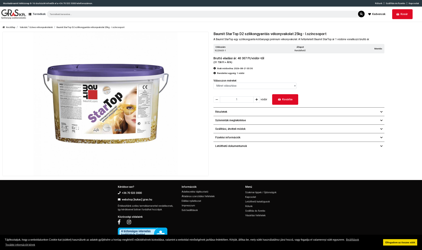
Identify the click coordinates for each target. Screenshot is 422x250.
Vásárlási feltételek (255, 215)
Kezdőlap (10, 27)
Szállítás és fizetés (395, 3)
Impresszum (188, 205)
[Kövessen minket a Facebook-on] (119, 222)
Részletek (221, 111)
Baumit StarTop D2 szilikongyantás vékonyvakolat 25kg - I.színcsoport (90, 27)
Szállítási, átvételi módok (230, 128)
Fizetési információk (227, 137)
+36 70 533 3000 (132, 192)
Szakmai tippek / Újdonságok (260, 192)
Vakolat (24, 27)
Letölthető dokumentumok (231, 146)
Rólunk (378, 3)
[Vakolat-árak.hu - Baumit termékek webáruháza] (13, 14)
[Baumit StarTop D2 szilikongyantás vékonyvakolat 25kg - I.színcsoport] (105, 104)
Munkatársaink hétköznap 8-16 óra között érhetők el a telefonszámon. (48, 3)
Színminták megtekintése (230, 120)
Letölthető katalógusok (257, 201)
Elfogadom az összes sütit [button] (400, 242)
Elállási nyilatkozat (191, 201)
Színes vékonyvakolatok (41, 27)
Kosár (404, 14)
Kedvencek (378, 14)
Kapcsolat (414, 3)
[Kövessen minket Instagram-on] (129, 222)
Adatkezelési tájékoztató (195, 191)
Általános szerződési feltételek (198, 196)
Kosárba (287, 99)
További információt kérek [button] (20, 244)
